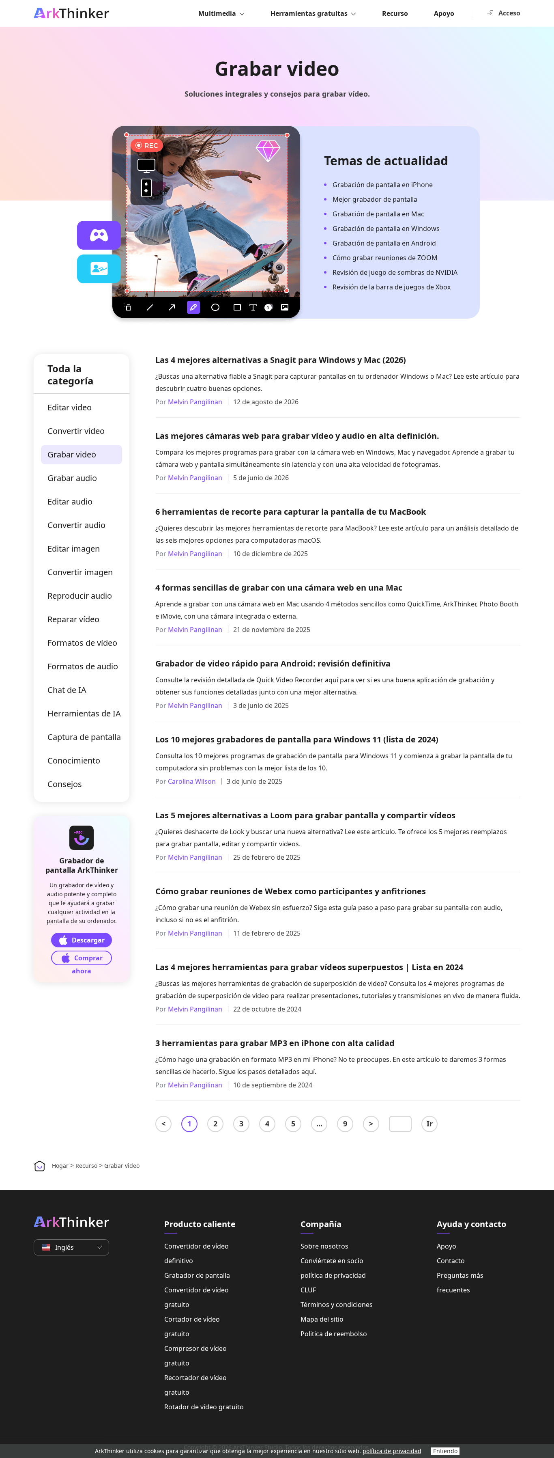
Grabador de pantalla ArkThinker (81, 865)
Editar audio (69, 501)
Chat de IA (66, 689)
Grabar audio (72, 477)
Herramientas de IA (84, 713)
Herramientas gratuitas (309, 13)
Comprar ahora (87, 959)
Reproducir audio (79, 595)
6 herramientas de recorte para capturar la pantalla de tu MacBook (290, 511)
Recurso (395, 13)
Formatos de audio (82, 666)
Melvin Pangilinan (195, 401)
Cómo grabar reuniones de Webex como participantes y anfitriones (290, 891)
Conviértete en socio (332, 1260)
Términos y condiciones (337, 1304)
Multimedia (217, 13)
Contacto (451, 1260)
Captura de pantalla (84, 736)
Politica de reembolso (334, 1333)
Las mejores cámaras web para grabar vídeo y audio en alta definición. (297, 435)
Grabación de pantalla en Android (384, 243)
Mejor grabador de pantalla (375, 199)
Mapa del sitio (322, 1319)
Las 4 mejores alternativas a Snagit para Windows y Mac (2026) (280, 359)
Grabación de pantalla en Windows (386, 228)
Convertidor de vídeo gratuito (196, 1297)
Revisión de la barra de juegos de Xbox (392, 287)
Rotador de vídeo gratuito (204, 1406)
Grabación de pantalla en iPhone (383, 184)
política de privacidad (333, 1275)
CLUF (308, 1289)
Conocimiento (73, 760)
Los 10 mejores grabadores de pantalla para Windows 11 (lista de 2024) (296, 739)
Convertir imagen (80, 572)
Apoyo (444, 13)
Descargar (88, 940)
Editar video (69, 407)
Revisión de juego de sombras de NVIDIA (395, 272)
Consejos (64, 784)
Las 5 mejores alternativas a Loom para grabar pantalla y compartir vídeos (305, 815)
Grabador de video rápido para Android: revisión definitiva (273, 663)
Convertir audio (76, 525)
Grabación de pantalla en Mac (378, 213)
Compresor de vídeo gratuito (195, 1355)
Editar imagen (73, 548)
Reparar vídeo (73, 619)
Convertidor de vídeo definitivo (196, 1253)
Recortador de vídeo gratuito (195, 1385)
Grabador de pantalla (197, 1275)
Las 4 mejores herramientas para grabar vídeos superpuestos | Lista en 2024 (309, 967)
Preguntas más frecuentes (460, 1282)
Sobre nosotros (324, 1246)
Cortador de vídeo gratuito (192, 1326)
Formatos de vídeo (82, 642)
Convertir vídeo (76, 430)
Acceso (509, 13)
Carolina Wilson (192, 781)
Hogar (60, 1165)
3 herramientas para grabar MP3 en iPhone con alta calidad (275, 1042)
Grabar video (71, 454)
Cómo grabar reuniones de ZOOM (385, 257)
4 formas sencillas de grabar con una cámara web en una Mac (278, 587)
